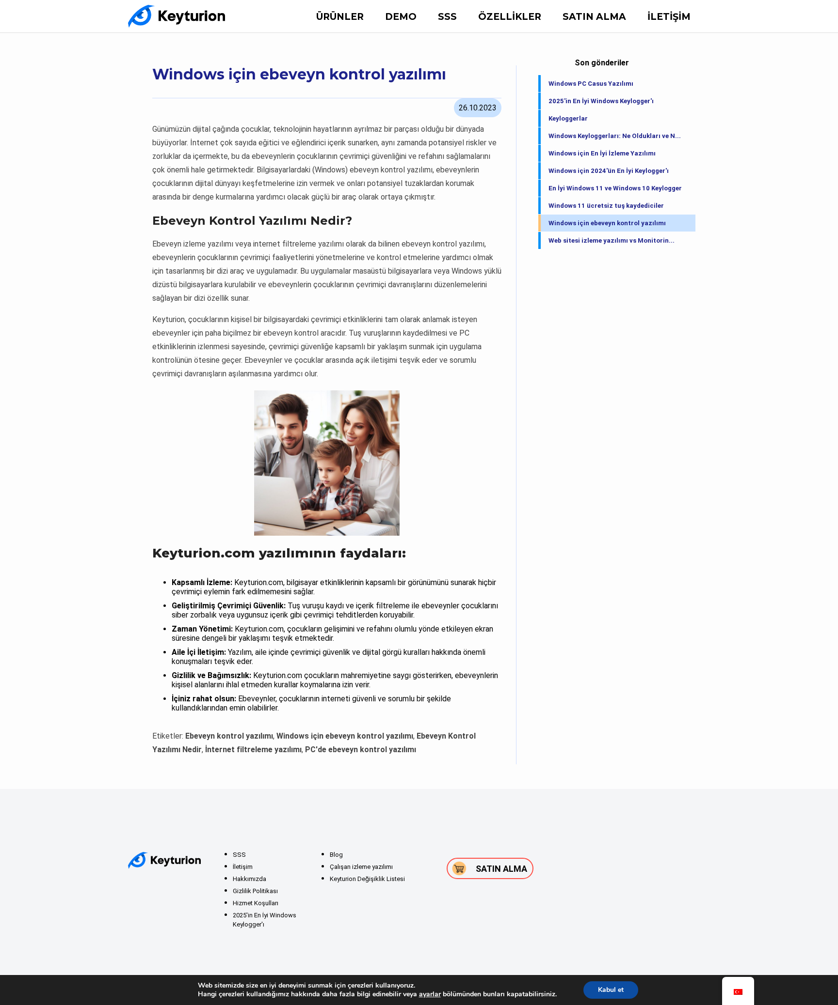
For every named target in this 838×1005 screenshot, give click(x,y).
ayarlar (430, 994)
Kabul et (611, 989)
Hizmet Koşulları (255, 903)
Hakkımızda (249, 878)
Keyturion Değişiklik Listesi (367, 878)
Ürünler (340, 16)
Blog (336, 854)
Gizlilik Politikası (255, 891)
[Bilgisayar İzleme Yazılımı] (176, 16)
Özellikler (509, 16)
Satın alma (594, 16)
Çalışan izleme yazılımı (361, 866)
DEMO (401, 16)
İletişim (669, 16)
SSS (447, 16)
